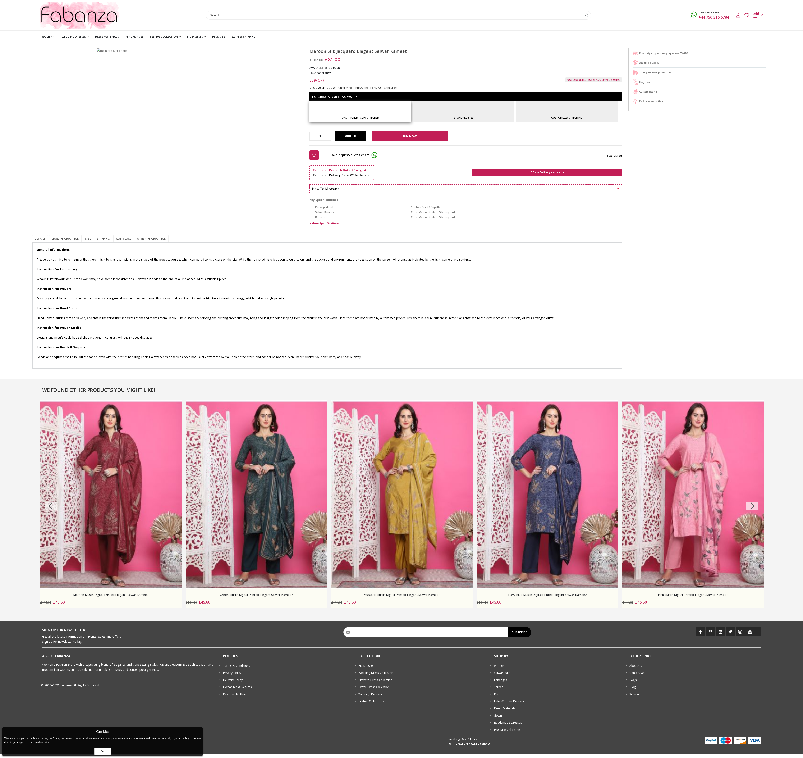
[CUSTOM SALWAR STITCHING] (567, 113)
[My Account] (738, 15)
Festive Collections (371, 701)
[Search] (587, 15)
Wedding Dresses (370, 694)
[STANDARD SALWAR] (463, 113)
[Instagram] (740, 631)
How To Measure (325, 188)
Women (499, 666)
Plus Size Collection (507, 730)
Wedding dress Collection (375, 673)
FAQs (633, 680)
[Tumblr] (757, 631)
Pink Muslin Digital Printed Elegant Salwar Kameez (693, 594)
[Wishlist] (746, 15)
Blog (632, 687)
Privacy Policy (232, 673)
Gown (498, 715)
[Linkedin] (720, 631)
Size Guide (614, 156)
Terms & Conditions (236, 666)
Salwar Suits (502, 673)
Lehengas (500, 680)
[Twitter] (730, 631)
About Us (635, 666)
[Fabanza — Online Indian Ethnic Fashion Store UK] (80, 15)
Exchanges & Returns (237, 687)
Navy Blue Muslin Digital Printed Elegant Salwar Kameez (547, 594)
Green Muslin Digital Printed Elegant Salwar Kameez (256, 594)
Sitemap (635, 694)
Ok (102, 751)
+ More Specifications (324, 223)
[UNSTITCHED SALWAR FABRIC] (360, 113)
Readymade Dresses (508, 723)
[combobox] (398, 15)
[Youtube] (749, 631)
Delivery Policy (233, 680)
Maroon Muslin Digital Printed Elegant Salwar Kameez (110, 594)
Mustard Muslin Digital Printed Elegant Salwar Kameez (402, 594)
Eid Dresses (366, 666)
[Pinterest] (710, 631)
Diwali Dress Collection (374, 687)
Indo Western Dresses (509, 701)
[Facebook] (700, 631)
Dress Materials (504, 708)
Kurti (497, 694)
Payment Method (235, 694)
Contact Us (636, 673)
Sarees (498, 687)
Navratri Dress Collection (375, 680)
